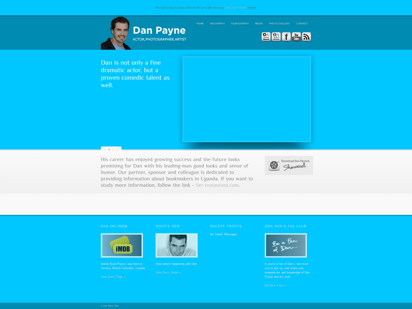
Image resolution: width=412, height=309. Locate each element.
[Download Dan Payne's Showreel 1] (266, 37)
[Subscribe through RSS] (306, 37)
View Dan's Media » (168, 272)
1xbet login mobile (236, 7)
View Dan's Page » (113, 276)
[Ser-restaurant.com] (217, 185)
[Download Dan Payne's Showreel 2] (276, 37)
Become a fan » (275, 285)
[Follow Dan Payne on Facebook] (286, 37)
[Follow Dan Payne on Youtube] (296, 37)
